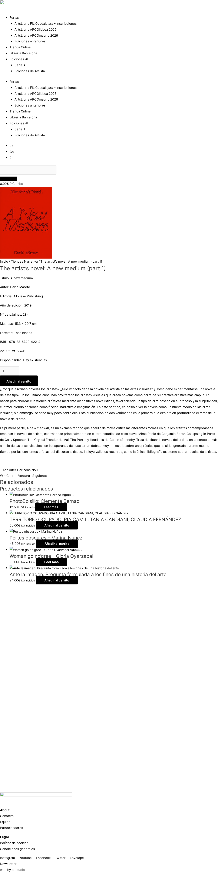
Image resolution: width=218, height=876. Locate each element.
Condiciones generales (17, 849)
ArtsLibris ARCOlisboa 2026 (35, 29)
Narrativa (31, 261)
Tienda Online (20, 47)
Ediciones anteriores (30, 41)
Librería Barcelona (23, 53)
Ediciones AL (19, 59)
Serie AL (20, 65)
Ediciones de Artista (29, 71)
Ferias (14, 18)
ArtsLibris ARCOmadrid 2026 (36, 35)
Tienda (16, 261)
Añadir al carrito (18, 381)
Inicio (4, 261)
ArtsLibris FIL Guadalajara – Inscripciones (45, 24)
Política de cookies (14, 843)
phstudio (18, 870)
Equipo (5, 822)
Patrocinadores (11, 828)
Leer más (51, 507)
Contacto (7, 816)
